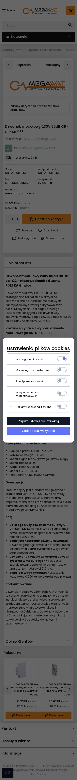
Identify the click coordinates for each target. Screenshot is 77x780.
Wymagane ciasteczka (31, 359)
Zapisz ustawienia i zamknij (38, 421)
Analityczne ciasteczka (30, 381)
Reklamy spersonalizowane (34, 407)
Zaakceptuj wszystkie (38, 430)
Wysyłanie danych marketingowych (27, 394)
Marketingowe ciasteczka (32, 370)
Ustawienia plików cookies (38, 348)
